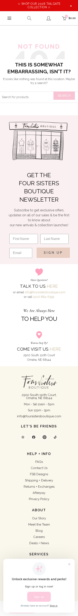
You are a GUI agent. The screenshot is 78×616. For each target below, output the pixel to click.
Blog (39, 531)
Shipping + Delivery (39, 480)
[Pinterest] (44, 437)
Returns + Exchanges (39, 486)
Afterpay (39, 493)
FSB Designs (39, 474)
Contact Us (39, 468)
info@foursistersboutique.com (45, 292)
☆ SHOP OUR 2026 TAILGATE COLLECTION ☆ (39, 5)
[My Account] (48, 18)
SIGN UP (53, 253)
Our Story (39, 518)
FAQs (39, 462)
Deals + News (39, 543)
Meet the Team (39, 524)
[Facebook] (34, 437)
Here (52, 286)
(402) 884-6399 (43, 296)
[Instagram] (23, 437)
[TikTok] (55, 437)
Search (64, 95)
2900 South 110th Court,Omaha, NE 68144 (39, 396)
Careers (39, 537)
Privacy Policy (39, 499)
